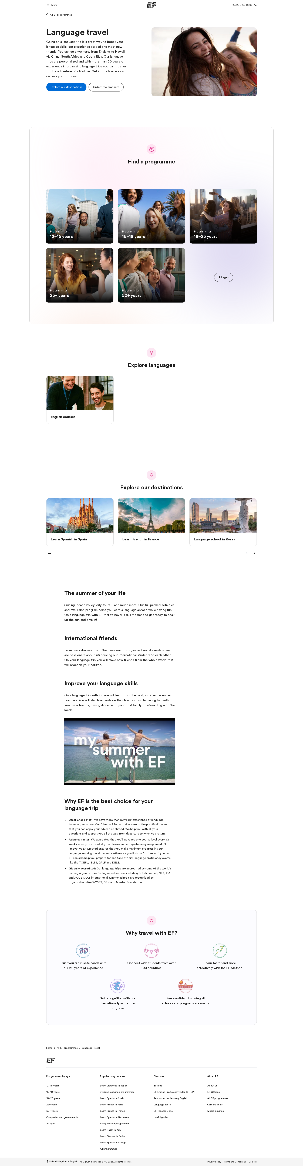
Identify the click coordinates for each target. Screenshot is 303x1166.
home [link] (49, 1047)
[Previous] (247, 553)
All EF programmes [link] (67, 1047)
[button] (52, 5)
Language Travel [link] (91, 1047)
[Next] (254, 553)
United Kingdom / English (63, 1161)
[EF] (151, 5)
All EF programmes (61, 14)
